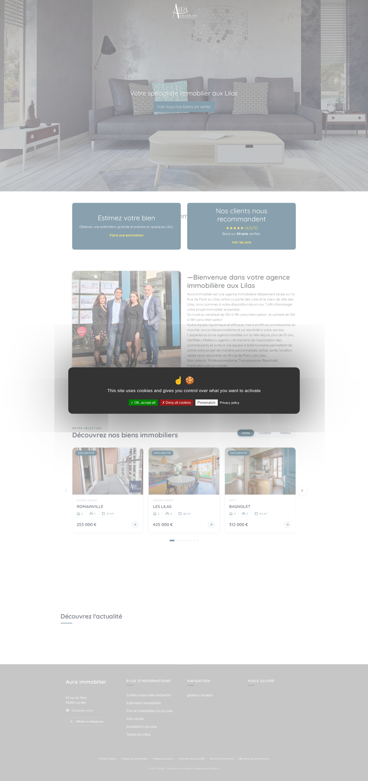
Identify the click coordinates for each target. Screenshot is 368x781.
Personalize (206, 402)
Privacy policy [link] (229, 402)
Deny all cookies (178, 402)
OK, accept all (144, 402)
